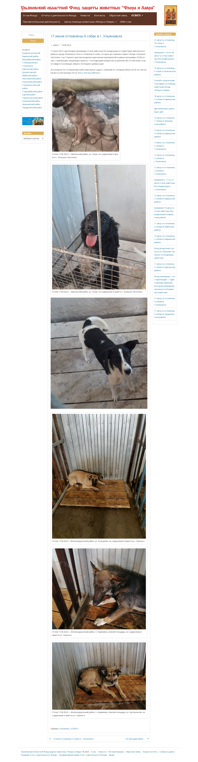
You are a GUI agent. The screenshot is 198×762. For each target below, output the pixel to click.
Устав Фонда (30, 15)
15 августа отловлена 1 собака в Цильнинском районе (164, 121)
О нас (93, 751)
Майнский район (29, 75)
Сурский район (29, 94)
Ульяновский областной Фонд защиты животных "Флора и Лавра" (88, 8)
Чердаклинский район (32, 107)
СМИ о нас (125, 21)
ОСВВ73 (136, 15)
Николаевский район (31, 78)
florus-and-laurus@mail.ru (89, 73)
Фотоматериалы (116, 751)
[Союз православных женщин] (33, 124)
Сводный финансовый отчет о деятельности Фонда (83, 755)
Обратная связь (118, 15)
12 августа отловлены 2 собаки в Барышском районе (164, 239)
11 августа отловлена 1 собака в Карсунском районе (164, 267)
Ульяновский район (31, 101)
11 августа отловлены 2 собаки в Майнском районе (164, 226)
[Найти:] (33, 35)
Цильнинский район (31, 104)
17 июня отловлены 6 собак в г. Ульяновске (86, 36)
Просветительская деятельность (41, 21)
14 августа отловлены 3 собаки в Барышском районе (164, 133)
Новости (85, 15)
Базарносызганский (31, 53)
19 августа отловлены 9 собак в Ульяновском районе (165, 71)
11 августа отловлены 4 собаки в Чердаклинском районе (164, 314)
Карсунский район (30, 69)
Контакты (99, 15)
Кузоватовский (29, 72)
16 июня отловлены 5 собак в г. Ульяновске (73, 739)
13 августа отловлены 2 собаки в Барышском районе (164, 198)
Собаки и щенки (166, 751)
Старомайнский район (32, 91)
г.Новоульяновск (30, 62)
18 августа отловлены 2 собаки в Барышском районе (164, 99)
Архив (111, 755)
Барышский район (30, 56)
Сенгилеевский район (32, 82)
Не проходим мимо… (135, 739)
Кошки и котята (150, 751)
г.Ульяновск (64, 728)
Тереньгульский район (32, 98)
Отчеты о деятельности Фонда (58, 15)
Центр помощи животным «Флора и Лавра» (89, 21)
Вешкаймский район (31, 59)
